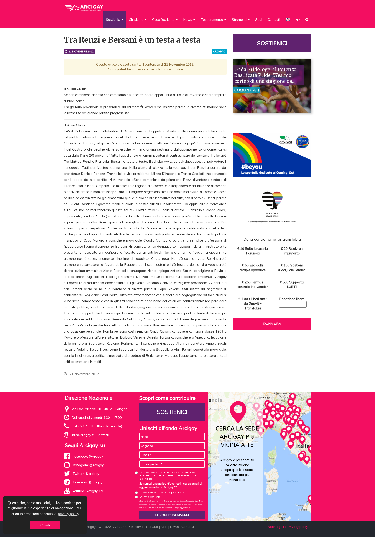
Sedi (258, 20)
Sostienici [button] (113, 20)
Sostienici (272, 43)
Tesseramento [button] (212, 20)
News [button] (188, 20)
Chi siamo (136, 527)
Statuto (152, 527)
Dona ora (272, 324)
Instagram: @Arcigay (88, 465)
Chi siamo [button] (136, 20)
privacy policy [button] (68, 514)
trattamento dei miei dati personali (158, 475)
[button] (298, 19)
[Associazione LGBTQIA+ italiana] (84, 6)
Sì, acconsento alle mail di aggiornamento (161, 492)
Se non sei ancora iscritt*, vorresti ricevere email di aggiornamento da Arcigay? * (170, 485)
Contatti (274, 20)
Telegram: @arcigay (87, 482)
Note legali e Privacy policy (288, 527)
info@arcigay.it (83, 435)
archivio (219, 51)
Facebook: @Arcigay (87, 456)
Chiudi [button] (45, 525)
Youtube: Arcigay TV (87, 491)
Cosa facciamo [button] (163, 20)
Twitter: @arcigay (85, 474)
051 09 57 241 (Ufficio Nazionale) (97, 426)
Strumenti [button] (239, 20)
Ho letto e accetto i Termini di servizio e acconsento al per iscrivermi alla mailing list (168, 475)
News (174, 527)
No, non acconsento (149, 496)
